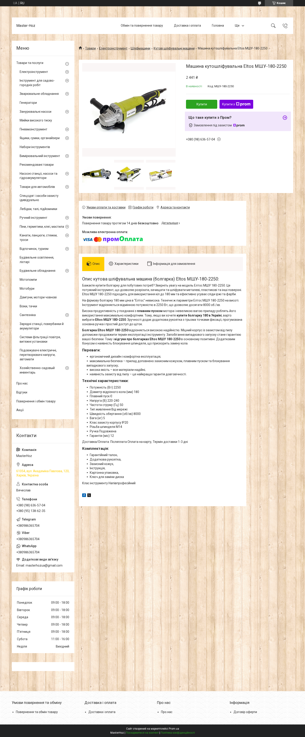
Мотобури (27, 288)
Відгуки (21, 392)
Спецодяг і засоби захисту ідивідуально (39, 198)
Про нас (22, 383)
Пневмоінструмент (33, 129)
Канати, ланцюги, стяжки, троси (38, 238)
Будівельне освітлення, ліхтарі (37, 260)
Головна (218, 25)
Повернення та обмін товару (37, 712)
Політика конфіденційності (178, 732)
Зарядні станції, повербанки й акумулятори (42, 326)
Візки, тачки (28, 306)
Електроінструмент (113, 48)
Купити (201, 104)
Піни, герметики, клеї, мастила (42, 226)
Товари (90, 48)
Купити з (228, 104)
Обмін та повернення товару (142, 25)
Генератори (28, 102)
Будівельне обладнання (37, 270)
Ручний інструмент (33, 217)
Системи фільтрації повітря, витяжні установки (40, 339)
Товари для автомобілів (37, 187)
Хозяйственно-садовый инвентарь (37, 370)
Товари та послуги (29, 63)
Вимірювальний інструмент (40, 156)
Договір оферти (245, 712)
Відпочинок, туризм (34, 249)
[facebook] (84, 496)
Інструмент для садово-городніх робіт (37, 83)
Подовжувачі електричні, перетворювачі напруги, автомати (38, 354)
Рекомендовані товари (37, 164)
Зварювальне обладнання (39, 94)
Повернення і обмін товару (36, 401)
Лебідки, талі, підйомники (38, 209)
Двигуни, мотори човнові (38, 297)
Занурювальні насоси (35, 111)
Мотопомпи (28, 279)
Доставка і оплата (187, 25)
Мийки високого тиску (36, 120)
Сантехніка (28, 315)
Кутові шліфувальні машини (174, 48)
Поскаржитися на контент (142, 732)
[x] (89, 496)
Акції (20, 410)
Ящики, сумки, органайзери (40, 138)
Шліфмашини (140, 48)
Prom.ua (174, 728)
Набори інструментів (35, 147)
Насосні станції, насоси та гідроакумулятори (38, 176)
